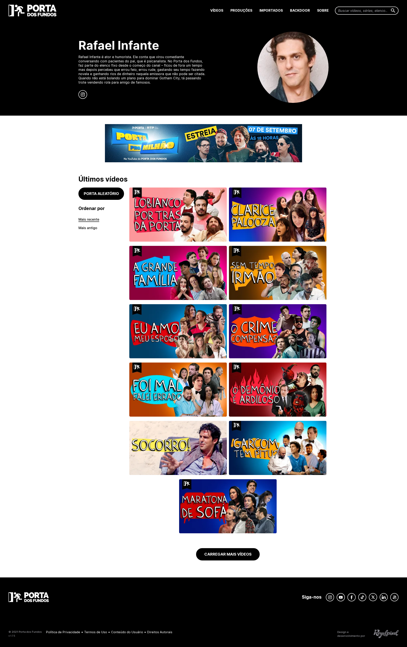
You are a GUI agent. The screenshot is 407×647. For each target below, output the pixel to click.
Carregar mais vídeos (228, 554)
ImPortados (271, 10)
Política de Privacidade (63, 632)
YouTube (341, 597)
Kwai (394, 597)
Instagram (330, 597)
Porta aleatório (101, 193)
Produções (241, 10)
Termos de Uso (95, 632)
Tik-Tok (362, 597)
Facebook (351, 597)
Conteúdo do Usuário (127, 632)
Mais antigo (87, 228)
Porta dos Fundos (33, 10)
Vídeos (216, 10)
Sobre (323, 10)
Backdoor (300, 10)
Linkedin (384, 597)
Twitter (373, 597)
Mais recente (88, 219)
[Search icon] (393, 10)
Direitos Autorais (159, 632)
